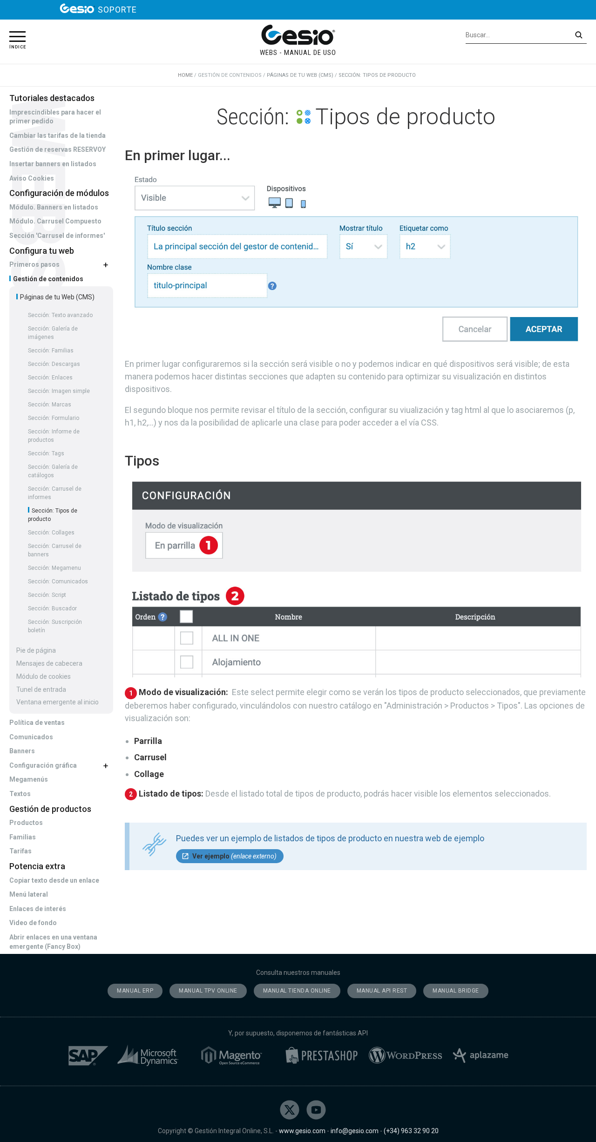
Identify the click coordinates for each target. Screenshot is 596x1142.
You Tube (316, 1110)
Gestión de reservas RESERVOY (57, 149)
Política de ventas (37, 722)
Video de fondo (33, 922)
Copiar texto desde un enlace (54, 880)
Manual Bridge (456, 990)
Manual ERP (135, 990)
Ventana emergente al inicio (57, 702)
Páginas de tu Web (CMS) (57, 297)
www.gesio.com (302, 1131)
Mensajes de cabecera (49, 663)
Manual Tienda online (297, 990)
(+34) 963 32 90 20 (411, 1131)
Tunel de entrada (41, 689)
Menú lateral (28, 894)
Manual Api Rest (382, 990)
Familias (22, 837)
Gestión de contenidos (47, 279)
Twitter (289, 1110)
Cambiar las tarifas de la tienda (57, 135)
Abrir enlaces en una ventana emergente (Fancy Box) (53, 941)
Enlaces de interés (37, 908)
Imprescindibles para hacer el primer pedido (55, 116)
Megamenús (28, 779)
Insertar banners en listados (52, 164)
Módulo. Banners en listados (53, 207)
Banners (22, 751)
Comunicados (31, 737)
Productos (26, 822)
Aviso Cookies (31, 178)
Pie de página (36, 650)
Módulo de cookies (43, 676)
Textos (20, 793)
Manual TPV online (208, 990)
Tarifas (20, 851)
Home (185, 75)
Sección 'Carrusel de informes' (57, 235)
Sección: (60, 315)
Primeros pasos (34, 264)
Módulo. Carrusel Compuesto (55, 221)
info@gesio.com (355, 1131)
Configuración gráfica (43, 765)
